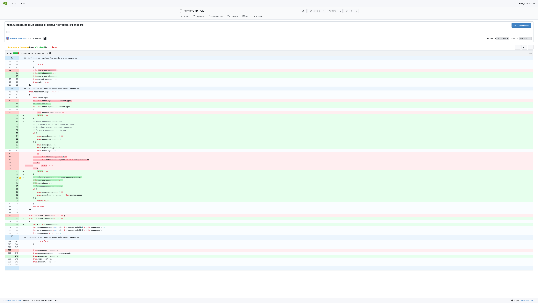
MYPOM (200, 10)
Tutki (14, 3)
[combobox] (518, 47)
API (532, 300)
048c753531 (525, 38)
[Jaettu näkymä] (524, 47)
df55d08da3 (502, 38)
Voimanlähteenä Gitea (13, 300)
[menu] (531, 47)
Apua (23, 3)
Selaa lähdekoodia (521, 25)
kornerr (188, 10)
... (8, 31)
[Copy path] (50, 53)
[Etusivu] (5, 3)
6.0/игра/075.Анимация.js (34, 53)
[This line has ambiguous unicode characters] (20, 177)
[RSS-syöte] (303, 11)
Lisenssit (525, 300)
